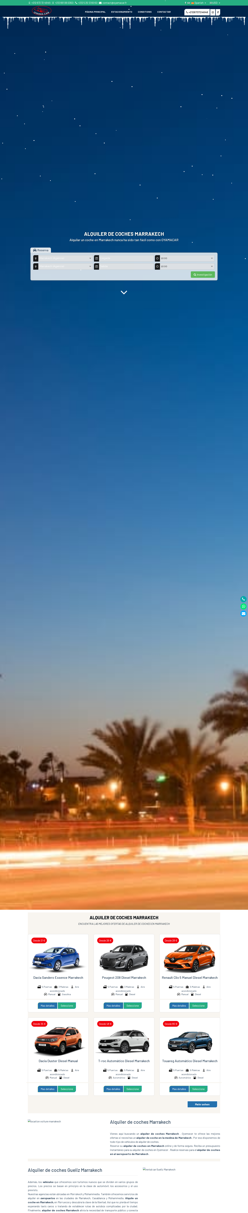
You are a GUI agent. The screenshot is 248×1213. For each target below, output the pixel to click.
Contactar (164, 11)
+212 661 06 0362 (64, 2)
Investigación (204, 274)
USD (215, 2)
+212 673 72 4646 (40, 2)
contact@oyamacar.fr (114, 2)
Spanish (199, 2)
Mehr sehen (202, 1104)
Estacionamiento (121, 11)
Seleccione (67, 1005)
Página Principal (95, 11)
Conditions (145, 11)
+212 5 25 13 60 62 (87, 2)
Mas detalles (47, 1005)
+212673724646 (198, 12)
